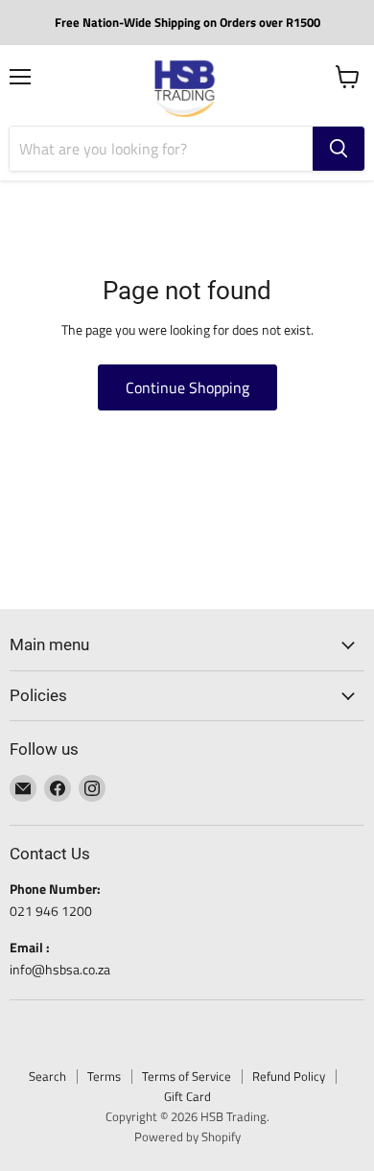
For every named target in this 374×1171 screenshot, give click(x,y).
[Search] (338, 149)
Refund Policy (288, 1076)
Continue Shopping (187, 387)
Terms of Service (186, 1076)
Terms (104, 1076)
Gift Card (187, 1096)
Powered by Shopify (187, 1136)
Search (47, 1076)
